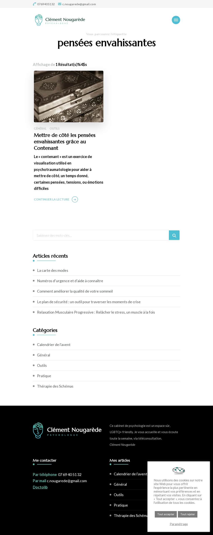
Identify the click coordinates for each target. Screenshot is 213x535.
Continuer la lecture (51, 199)
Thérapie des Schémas (55, 386)
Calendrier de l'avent (54, 344)
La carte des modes (52, 270)
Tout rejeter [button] (187, 514)
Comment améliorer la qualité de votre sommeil (75, 291)
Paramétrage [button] (179, 524)
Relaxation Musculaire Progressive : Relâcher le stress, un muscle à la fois (96, 312)
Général (40, 128)
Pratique (44, 375)
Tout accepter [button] (165, 514)
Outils (55, 128)
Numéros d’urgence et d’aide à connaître (70, 280)
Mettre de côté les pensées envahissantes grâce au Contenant (64, 141)
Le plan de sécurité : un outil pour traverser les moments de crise (89, 301)
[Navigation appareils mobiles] (176, 20)
